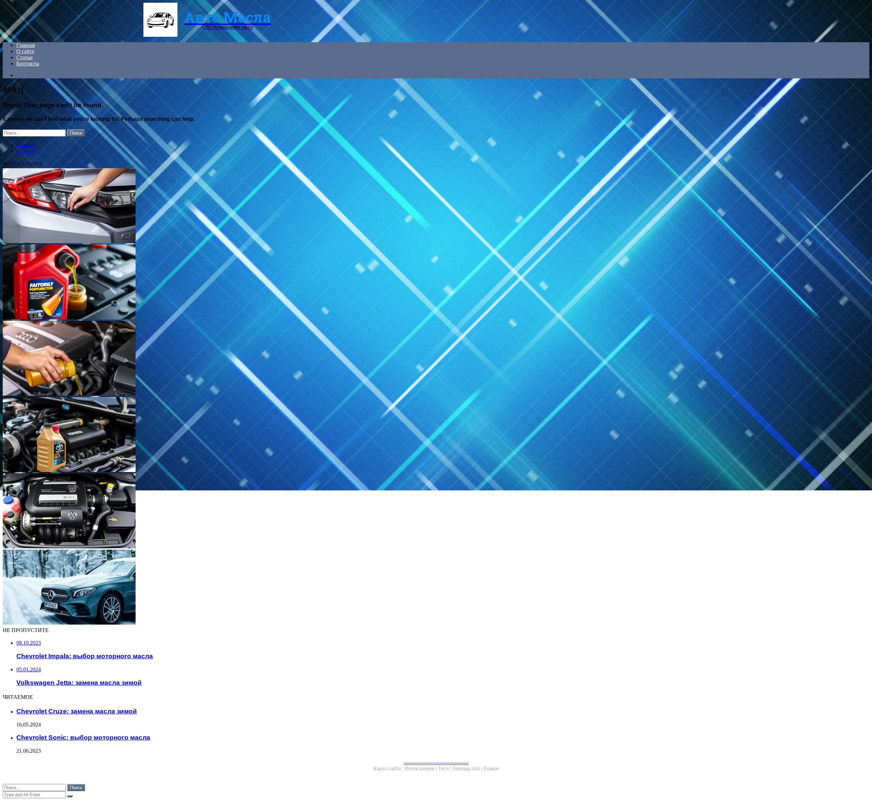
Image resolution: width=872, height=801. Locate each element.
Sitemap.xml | (468, 768)
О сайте (25, 51)
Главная (25, 45)
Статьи (24, 57)
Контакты (27, 63)
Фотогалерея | (421, 768)
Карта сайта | (389, 768)
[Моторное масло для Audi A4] (207, 359)
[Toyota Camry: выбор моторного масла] (207, 435)
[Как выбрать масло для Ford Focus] (207, 283)
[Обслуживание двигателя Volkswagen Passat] (207, 511)
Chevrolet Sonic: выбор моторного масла (83, 737)
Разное (491, 768)
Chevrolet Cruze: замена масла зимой (76, 711)
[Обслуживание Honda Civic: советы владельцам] (207, 206)
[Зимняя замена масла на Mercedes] (207, 588)
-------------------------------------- (436, 762)
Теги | (445, 768)
